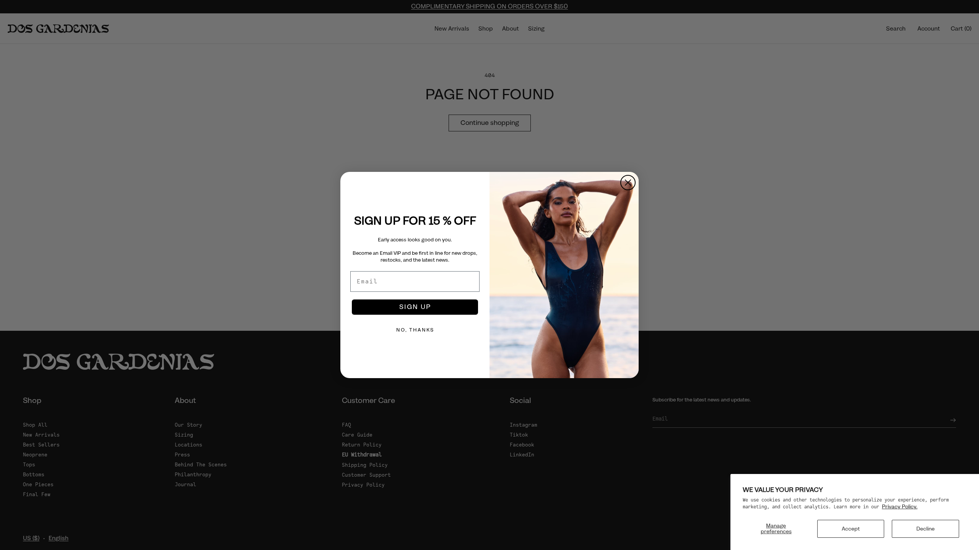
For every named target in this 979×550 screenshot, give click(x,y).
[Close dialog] (628, 182)
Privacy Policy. (899, 506)
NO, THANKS (415, 330)
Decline (925, 528)
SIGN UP (415, 307)
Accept (851, 528)
